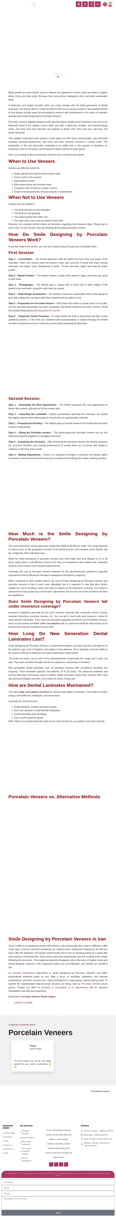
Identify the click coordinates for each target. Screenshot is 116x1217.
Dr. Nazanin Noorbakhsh (21, 973)
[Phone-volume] (56, 1164)
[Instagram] (51, 1164)
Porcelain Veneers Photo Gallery (38, 996)
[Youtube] (66, 1164)
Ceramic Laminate (23, 1002)
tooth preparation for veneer (46, 310)
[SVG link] (58, 77)
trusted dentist (28, 228)
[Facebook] (61, 1164)
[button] (34, 4)
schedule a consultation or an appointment (64, 987)
